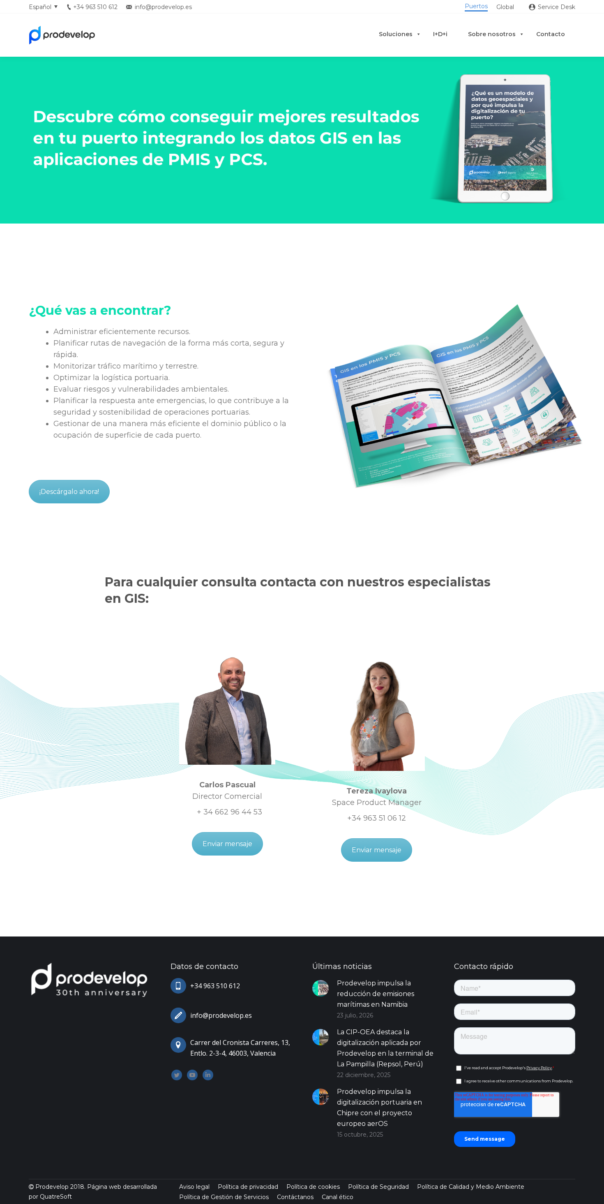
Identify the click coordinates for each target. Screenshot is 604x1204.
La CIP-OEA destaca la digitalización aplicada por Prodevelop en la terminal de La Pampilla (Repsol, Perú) (385, 1048)
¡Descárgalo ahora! (69, 492)
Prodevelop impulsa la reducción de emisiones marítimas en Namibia (375, 993)
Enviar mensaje (227, 844)
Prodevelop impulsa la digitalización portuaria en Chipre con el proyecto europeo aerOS (379, 1108)
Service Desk (556, 7)
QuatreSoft (56, 1196)
